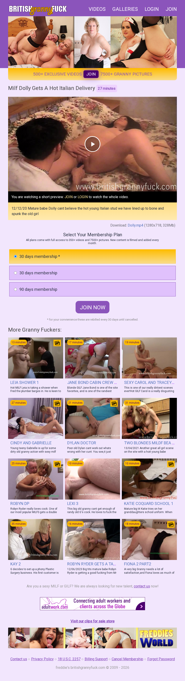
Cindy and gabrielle (31, 442)
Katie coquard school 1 (148, 503)
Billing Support (96, 659)
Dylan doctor (81, 442)
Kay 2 (15, 564)
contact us (142, 586)
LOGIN (152, 9)
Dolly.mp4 (135, 225)
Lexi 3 (72, 503)
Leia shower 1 (24, 382)
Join (91, 74)
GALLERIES (125, 9)
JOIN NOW (92, 307)
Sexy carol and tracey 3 (149, 382)
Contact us (18, 659)
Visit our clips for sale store (93, 621)
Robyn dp (19, 503)
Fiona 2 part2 (137, 564)
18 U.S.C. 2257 (69, 659)
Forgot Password (161, 659)
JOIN (171, 9)
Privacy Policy (42, 659)
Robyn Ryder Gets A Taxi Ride (96, 564)
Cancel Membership (127, 659)
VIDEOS (97, 9)
